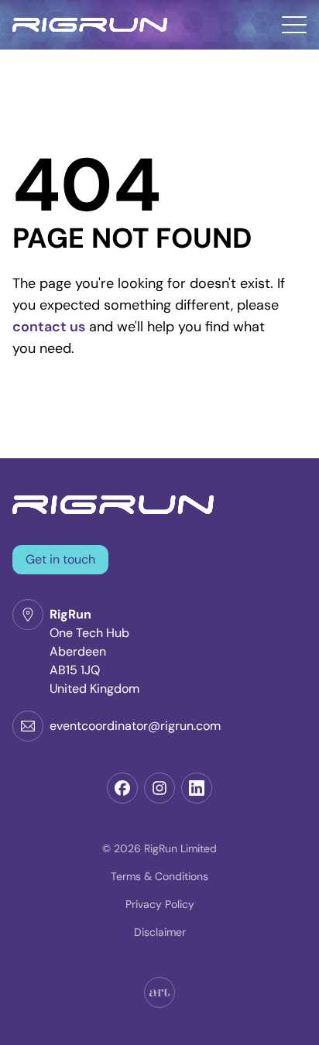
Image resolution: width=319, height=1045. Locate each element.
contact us (48, 326)
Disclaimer (160, 932)
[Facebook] (122, 788)
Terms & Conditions (159, 876)
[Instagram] (159, 788)
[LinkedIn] (196, 788)
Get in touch (60, 559)
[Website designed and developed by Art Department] (159, 992)
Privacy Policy (159, 904)
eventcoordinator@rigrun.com (135, 726)
